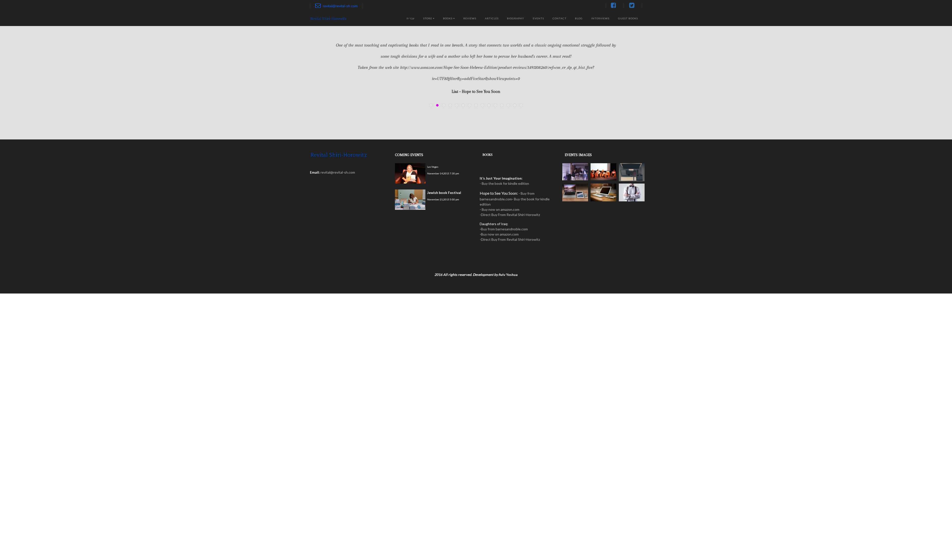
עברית (411, 18)
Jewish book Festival (444, 192)
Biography (515, 18)
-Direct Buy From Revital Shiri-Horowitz (510, 215)
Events (538, 18)
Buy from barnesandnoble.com (504, 229)
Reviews (469, 18)
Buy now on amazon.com (500, 209)
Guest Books (628, 18)
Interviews (600, 18)
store (427, 18)
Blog (579, 18)
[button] (319, 81)
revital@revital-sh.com (340, 6)
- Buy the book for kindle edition (504, 183)
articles (492, 18)
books (447, 18)
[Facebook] (615, 5)
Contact (559, 18)
